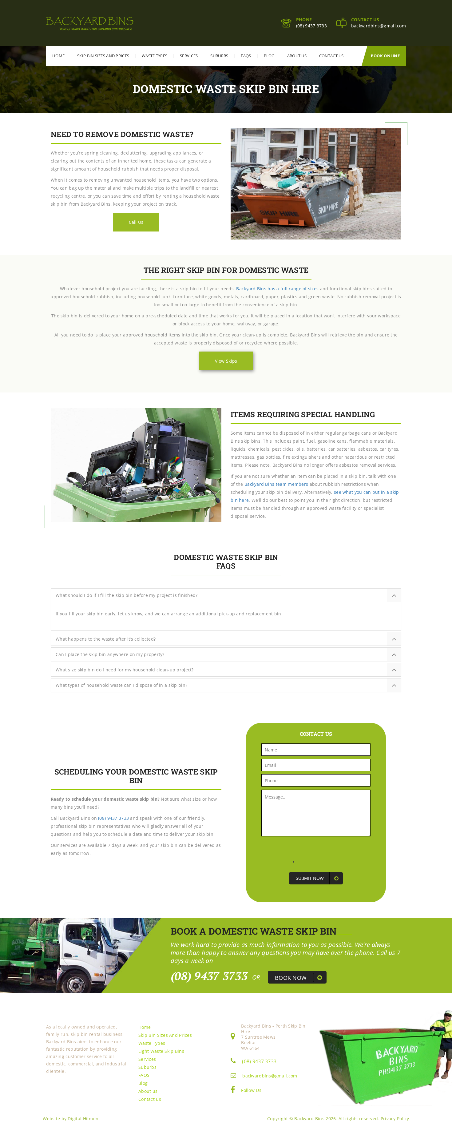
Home (58, 56)
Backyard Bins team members (276, 484)
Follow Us (251, 1090)
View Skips (226, 361)
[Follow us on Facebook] (233, 1091)
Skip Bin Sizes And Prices (103, 56)
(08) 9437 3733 (311, 26)
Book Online (385, 55)
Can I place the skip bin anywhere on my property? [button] (110, 654)
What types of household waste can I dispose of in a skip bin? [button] (121, 685)
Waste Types (154, 56)
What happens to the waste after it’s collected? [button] (106, 639)
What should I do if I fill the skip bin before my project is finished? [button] (127, 595)
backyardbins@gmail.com (378, 26)
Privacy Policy (395, 1118)
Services (189, 56)
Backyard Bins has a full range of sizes (277, 289)
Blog (269, 56)
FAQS (246, 56)
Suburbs (219, 56)
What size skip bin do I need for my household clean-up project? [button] (125, 670)
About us (297, 56)
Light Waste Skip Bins (161, 1051)
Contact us (331, 56)
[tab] (226, 595)
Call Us (136, 222)
